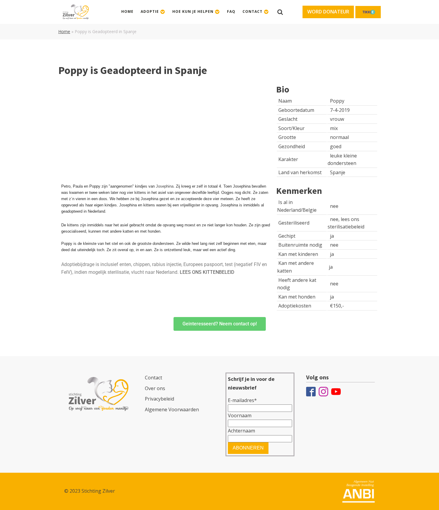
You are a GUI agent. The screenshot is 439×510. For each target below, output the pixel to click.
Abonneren (248, 447)
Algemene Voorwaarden (172, 409)
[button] (328, 12)
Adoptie (150, 11)
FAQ (231, 11)
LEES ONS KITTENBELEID (207, 272)
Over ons (155, 388)
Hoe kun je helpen (193, 11)
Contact (252, 11)
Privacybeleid (159, 398)
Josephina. (165, 186)
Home (127, 11)
